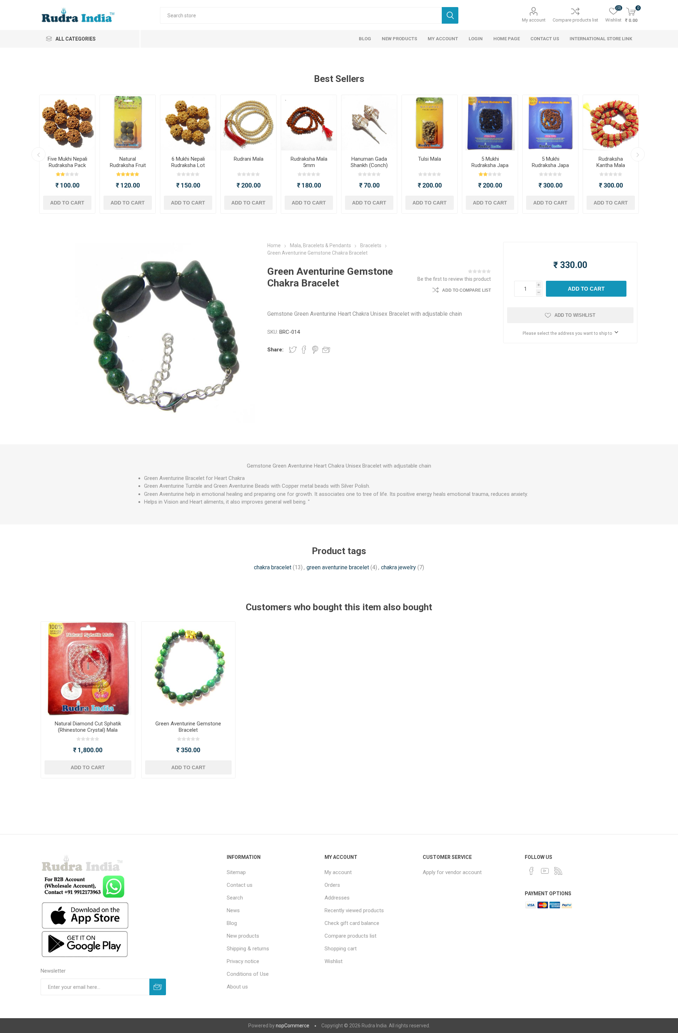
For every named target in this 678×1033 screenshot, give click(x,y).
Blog (232, 923)
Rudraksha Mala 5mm (309, 162)
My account (534, 20)
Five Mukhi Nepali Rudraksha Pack (67, 162)
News (233, 910)
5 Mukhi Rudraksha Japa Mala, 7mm (550, 165)
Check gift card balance (352, 923)
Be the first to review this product (454, 279)
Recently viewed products (354, 910)
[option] (67, 154)
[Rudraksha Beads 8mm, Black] (490, 122)
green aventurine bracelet (338, 567)
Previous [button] (38, 154)
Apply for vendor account (452, 872)
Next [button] (638, 154)
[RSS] (558, 871)
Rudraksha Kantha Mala (610, 162)
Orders (332, 885)
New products (243, 936)
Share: (275, 349)
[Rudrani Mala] (248, 122)
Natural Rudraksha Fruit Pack (128, 165)
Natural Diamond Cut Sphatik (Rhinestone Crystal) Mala (88, 726)
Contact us (239, 885)
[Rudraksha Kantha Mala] (610, 122)
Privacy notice (243, 961)
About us (237, 987)
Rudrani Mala (248, 159)
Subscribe (157, 987)
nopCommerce (292, 1025)
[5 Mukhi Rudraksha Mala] (550, 122)
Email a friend (326, 350)
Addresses (337, 898)
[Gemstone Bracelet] (188, 668)
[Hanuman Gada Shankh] (369, 122)
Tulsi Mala (429, 159)
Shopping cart (341, 948)
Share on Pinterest (315, 350)
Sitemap (236, 872)
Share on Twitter (293, 350)
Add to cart (67, 203)
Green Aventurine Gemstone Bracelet (188, 726)
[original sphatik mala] (88, 668)
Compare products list (575, 20)
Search (450, 15)
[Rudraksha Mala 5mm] (309, 122)
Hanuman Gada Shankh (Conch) (369, 162)
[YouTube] (545, 871)
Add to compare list (466, 290)
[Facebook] (531, 871)
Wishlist (334, 961)
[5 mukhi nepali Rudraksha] (67, 122)
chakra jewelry (398, 567)
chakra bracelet (272, 567)
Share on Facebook (304, 350)
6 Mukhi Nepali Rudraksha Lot (188, 162)
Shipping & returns (248, 948)
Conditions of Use (248, 974)
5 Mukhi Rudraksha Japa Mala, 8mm (490, 165)
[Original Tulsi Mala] (429, 122)
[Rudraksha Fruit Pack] (127, 122)
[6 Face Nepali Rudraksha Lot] (188, 122)
